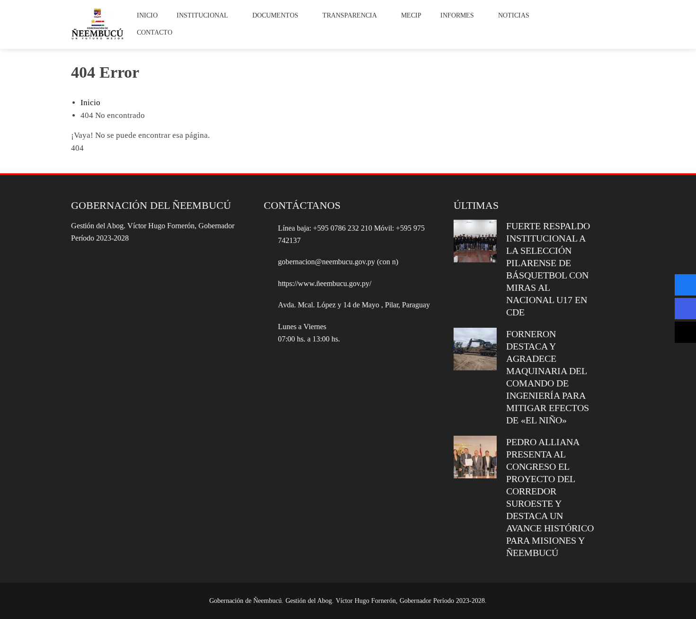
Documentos (275, 15)
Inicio (147, 15)
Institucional (202, 15)
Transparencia (349, 15)
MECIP (411, 15)
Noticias (513, 15)
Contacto (154, 32)
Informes (457, 15)
